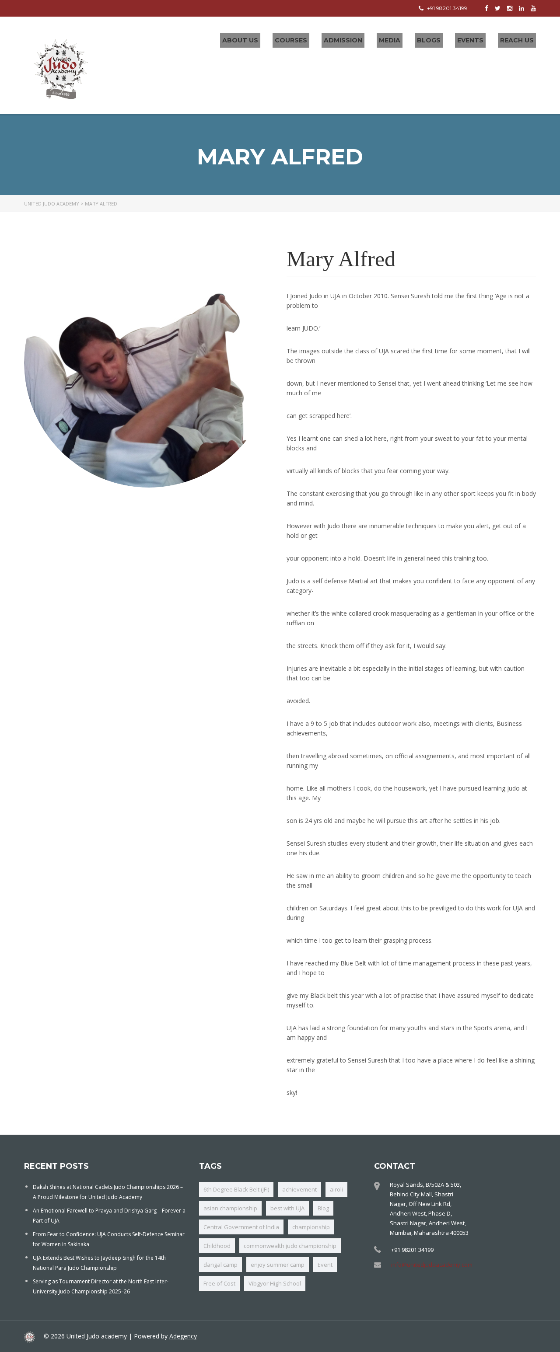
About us (240, 40)
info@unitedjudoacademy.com (431, 1264)
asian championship (230, 1208)
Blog (323, 1208)
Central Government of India (241, 1227)
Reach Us (517, 40)
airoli (336, 1189)
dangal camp (220, 1264)
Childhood (217, 1246)
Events (470, 40)
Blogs (429, 40)
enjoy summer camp (277, 1264)
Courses (291, 40)
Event (325, 1264)
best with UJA (287, 1208)
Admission (343, 40)
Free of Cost (219, 1283)
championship (311, 1227)
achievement (299, 1189)
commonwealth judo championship (290, 1246)
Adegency (183, 1336)
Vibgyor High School (274, 1283)
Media (389, 40)
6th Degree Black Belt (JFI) (236, 1189)
